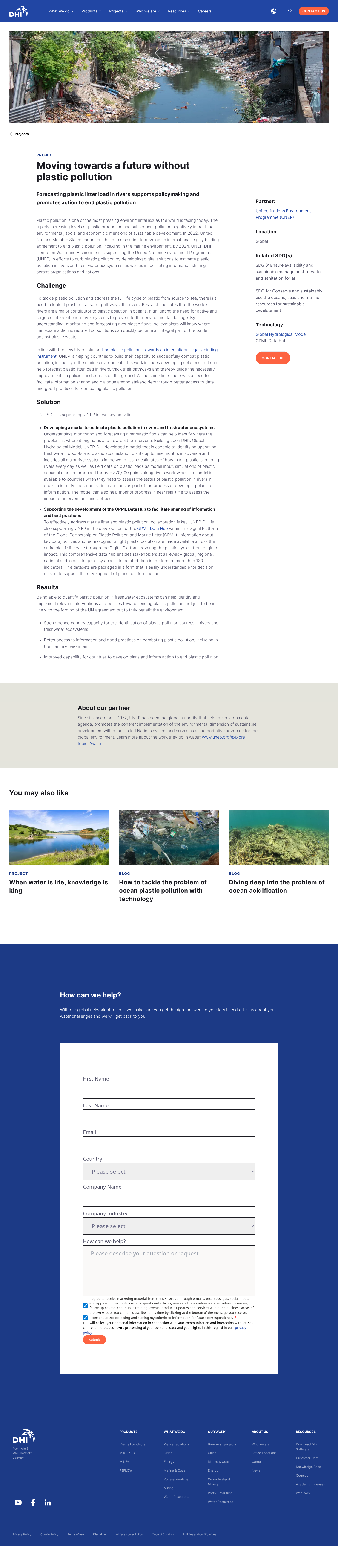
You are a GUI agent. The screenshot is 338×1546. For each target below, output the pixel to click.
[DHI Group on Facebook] (32, 1502)
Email (89, 1131)
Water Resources (176, 1497)
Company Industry (105, 1213)
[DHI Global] (18, 11)
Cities (168, 1453)
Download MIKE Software (307, 1446)
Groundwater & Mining (219, 1481)
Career (257, 1462)
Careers (205, 11)
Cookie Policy (49, 1534)
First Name (96, 1078)
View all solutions (176, 1444)
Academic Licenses (310, 1484)
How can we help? (104, 1241)
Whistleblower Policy (129, 1534)
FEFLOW (126, 1470)
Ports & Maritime (176, 1479)
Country (92, 1158)
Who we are (260, 1444)
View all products (132, 1444)
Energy (169, 1462)
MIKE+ (124, 1462)
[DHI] (33, 1436)
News (256, 1470)
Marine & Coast (175, 1470)
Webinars (303, 1493)
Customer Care (307, 1458)
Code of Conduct (163, 1534)
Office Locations (264, 1453)
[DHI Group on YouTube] (18, 1502)
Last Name (96, 1105)
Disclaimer (100, 1534)
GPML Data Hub (152, 528)
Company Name (102, 1186)
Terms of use (76, 1534)
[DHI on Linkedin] (47, 1502)
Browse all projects (222, 1444)
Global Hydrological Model (281, 334)
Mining (169, 1488)
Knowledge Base (308, 1467)
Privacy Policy (22, 1534)
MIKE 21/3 (127, 1453)
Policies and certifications (199, 1534)
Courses (302, 1475)
